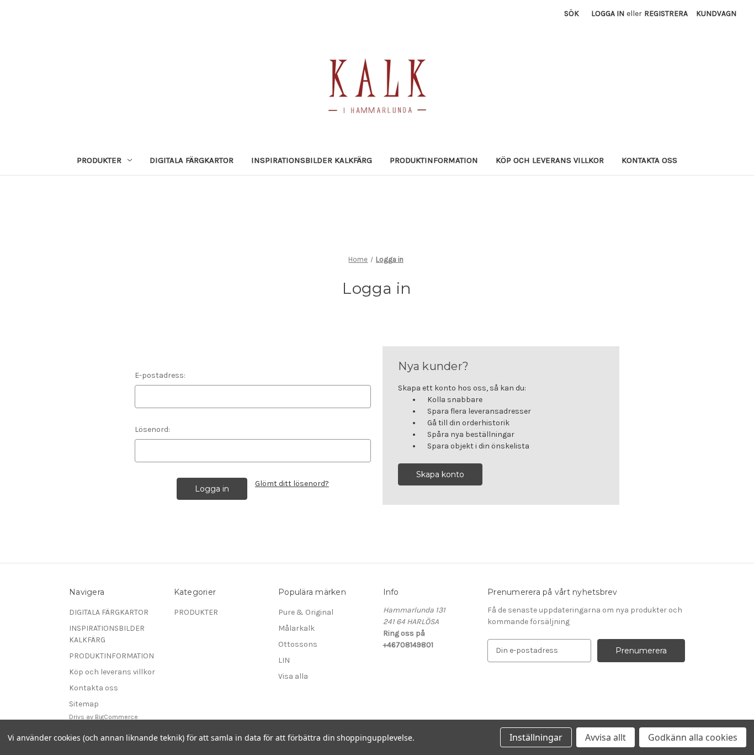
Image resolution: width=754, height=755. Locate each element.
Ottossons (297, 644)
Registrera (666, 13)
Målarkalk (296, 628)
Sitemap (84, 704)
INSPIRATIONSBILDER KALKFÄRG (311, 160)
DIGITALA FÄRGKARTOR (191, 160)
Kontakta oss (649, 160)
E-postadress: (160, 375)
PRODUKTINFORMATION (434, 160)
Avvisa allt (605, 737)
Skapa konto (440, 474)
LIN (284, 660)
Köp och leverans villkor (550, 160)
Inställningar (535, 737)
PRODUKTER (99, 160)
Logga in (607, 13)
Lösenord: (152, 429)
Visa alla (293, 676)
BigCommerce (116, 717)
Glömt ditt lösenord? (292, 483)
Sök (571, 13)
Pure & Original (305, 612)
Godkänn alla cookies (692, 737)
